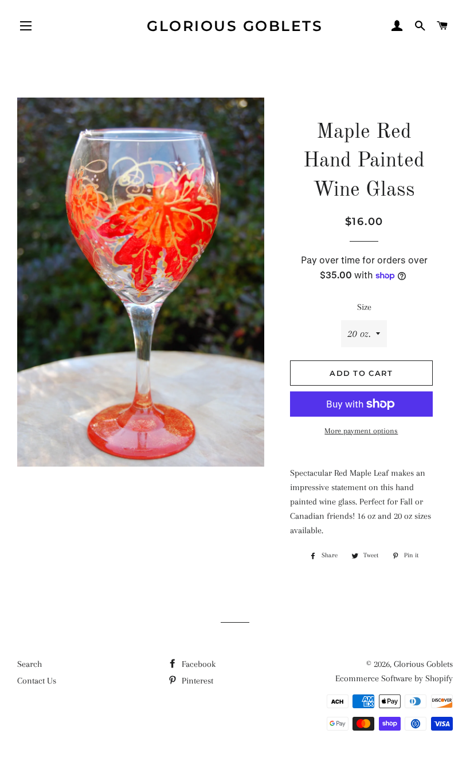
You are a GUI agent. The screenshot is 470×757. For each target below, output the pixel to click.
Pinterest (196, 681)
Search (29, 664)
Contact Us (36, 681)
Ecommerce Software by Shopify (394, 678)
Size (364, 307)
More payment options (361, 430)
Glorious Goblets (235, 25)
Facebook (197, 664)
